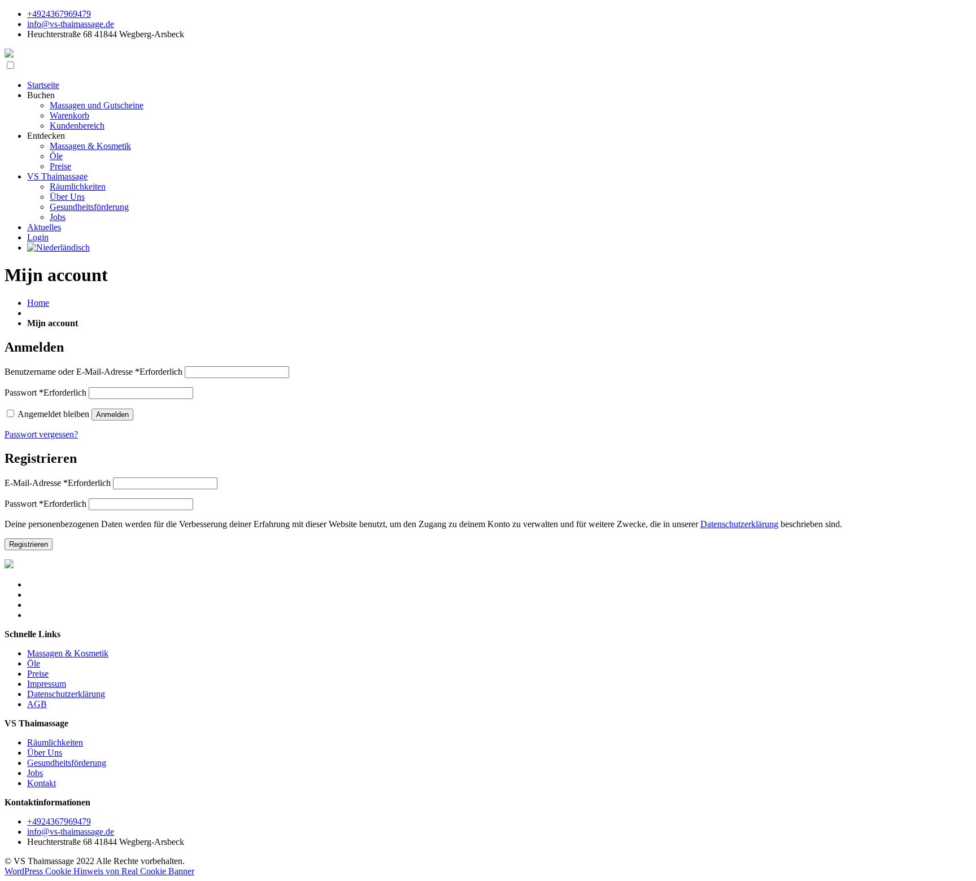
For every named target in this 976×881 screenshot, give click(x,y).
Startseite (43, 85)
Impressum (46, 684)
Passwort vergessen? (41, 434)
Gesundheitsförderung (89, 207)
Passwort (45, 392)
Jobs (58, 217)
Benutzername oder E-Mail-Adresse (93, 371)
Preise (60, 166)
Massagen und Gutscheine (96, 105)
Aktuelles (44, 227)
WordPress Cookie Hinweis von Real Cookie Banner (99, 871)
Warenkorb (69, 115)
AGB (37, 704)
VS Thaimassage (57, 176)
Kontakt (41, 783)
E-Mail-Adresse (58, 483)
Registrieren (28, 544)
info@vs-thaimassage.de (70, 24)
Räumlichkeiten (78, 186)
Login (38, 237)
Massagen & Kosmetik (90, 146)
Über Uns (67, 196)
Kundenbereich (77, 125)
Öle (56, 156)
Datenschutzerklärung (739, 524)
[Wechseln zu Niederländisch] (58, 247)
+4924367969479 (59, 14)
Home (38, 303)
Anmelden (112, 414)
